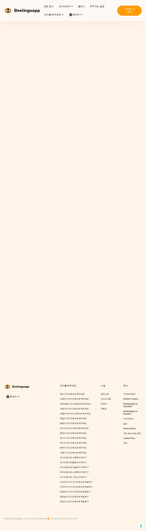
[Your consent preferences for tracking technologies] (141, 526)
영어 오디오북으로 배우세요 (72, 394)
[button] (65, 6)
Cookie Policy (129, 438)
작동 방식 (48, 6)
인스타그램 (106, 399)
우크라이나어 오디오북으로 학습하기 (76, 487)
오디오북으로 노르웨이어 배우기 (74, 472)
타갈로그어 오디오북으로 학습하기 (75, 491)
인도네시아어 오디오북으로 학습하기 (76, 482)
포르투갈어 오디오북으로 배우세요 (75, 404)
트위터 (104, 404)
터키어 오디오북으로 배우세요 (73, 443)
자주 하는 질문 (97, 6)
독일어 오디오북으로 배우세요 (73, 418)
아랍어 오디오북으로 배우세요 (73, 452)
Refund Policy (129, 428)
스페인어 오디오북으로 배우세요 (74, 399)
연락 (125, 443)
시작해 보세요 (129, 11)
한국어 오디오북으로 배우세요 (73, 447)
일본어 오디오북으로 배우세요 (73, 423)
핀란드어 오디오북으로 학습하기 (74, 501)
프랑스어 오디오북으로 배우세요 (74, 409)
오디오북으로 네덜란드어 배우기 (74, 467)
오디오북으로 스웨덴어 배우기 (73, 457)
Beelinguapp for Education (130, 405)
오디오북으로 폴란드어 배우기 (73, 462)
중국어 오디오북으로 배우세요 (73, 433)
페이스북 (105, 394)
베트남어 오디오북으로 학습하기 (74, 496)
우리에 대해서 (129, 394)
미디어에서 (128, 419)
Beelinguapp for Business (130, 412)
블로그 (81, 6)
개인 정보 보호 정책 (132, 433)
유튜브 (104, 409)
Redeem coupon (130, 399)
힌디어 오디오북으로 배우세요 (73, 438)
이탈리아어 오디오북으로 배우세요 (75, 413)
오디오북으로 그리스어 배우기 (73, 477)
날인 (125, 424)
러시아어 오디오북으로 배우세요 (74, 428)
